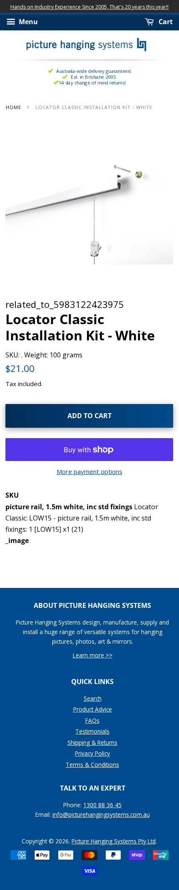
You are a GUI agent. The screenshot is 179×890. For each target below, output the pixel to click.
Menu (27, 22)
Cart (165, 22)
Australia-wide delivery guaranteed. (93, 71)
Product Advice (92, 709)
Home (13, 107)
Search (93, 698)
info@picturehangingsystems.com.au (101, 814)
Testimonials (92, 731)
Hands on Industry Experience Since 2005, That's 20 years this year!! (89, 6)
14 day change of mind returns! (92, 82)
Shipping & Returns (92, 742)
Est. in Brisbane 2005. (94, 77)
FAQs (92, 720)
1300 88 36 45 (102, 805)
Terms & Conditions (92, 765)
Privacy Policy (92, 753)
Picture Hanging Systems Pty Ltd (114, 841)
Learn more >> (92, 655)
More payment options (89, 471)
